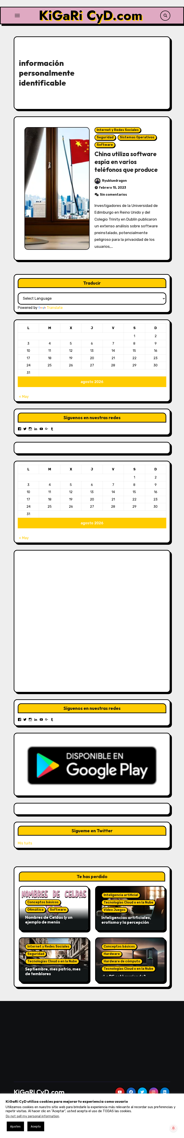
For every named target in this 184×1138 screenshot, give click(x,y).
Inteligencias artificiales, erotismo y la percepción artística (126, 922)
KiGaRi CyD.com (90, 15)
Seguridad (105, 137)
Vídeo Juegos (114, 910)
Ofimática (35, 910)
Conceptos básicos (43, 902)
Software (105, 145)
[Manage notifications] (173, 1128)
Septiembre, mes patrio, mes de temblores (53, 971)
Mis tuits (25, 843)
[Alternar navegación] (17, 15)
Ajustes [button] (15, 1126)
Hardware (112, 954)
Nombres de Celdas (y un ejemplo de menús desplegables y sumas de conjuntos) (49, 924)
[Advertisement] (129, 72)
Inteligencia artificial (121, 895)
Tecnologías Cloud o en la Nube (128, 902)
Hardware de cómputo (122, 961)
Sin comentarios (113, 195)
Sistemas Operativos (137, 137)
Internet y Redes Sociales (118, 130)
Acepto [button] (36, 1126)
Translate (55, 308)
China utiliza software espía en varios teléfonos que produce (126, 161)
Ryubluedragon (114, 181)
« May (24, 396)
